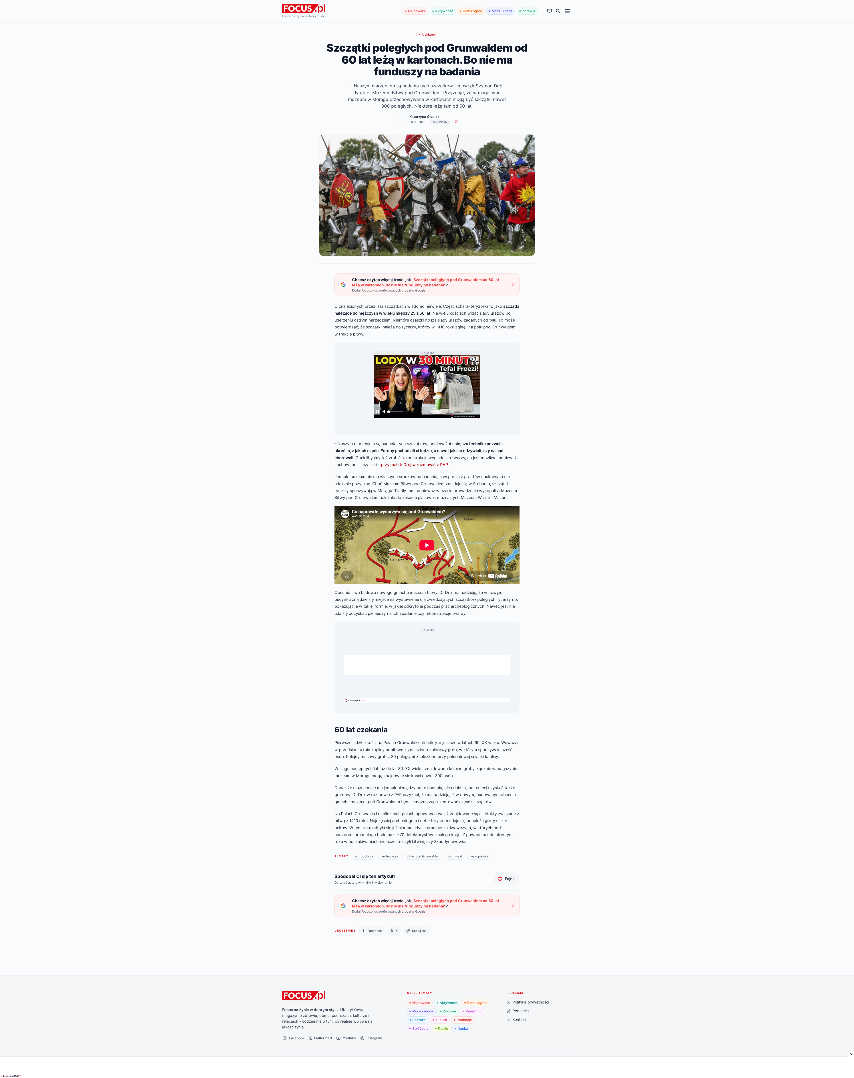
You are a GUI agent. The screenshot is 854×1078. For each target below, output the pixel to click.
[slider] (395, 413)
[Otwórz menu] (567, 11)
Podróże (419, 1020)
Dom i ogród (472, 11)
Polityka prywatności (530, 1002)
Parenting (473, 1011)
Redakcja (520, 1010)
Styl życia (420, 1028)
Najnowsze (417, 11)
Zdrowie (528, 11)
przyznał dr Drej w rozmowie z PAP (414, 464)
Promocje (464, 1020)
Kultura (441, 1020)
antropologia (364, 856)
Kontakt (519, 1019)
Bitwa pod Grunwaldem (423, 856)
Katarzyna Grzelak (424, 116)
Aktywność (444, 11)
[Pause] (378, 412)
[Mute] (384, 412)
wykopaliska (479, 856)
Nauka (463, 1028)
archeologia (389, 856)
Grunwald (455, 856)
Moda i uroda (502, 11)
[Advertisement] (427, 665)
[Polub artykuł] (456, 122)
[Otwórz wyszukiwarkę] (558, 11)
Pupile (443, 1028)
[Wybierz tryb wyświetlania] (550, 11)
